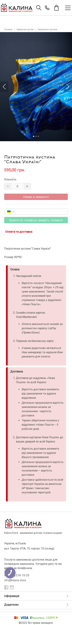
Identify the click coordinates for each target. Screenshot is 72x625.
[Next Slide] (68, 86)
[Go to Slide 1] (33, 136)
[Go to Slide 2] (36, 136)
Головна (8, 29)
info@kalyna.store (15, 580)
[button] (36, 86)
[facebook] (6, 587)
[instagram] (12, 587)
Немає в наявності (36, 197)
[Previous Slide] (4, 86)
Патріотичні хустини (47, 29)
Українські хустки (25, 29)
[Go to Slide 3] (38, 136)
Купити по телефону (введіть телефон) (36, 220)
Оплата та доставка (18, 231)
